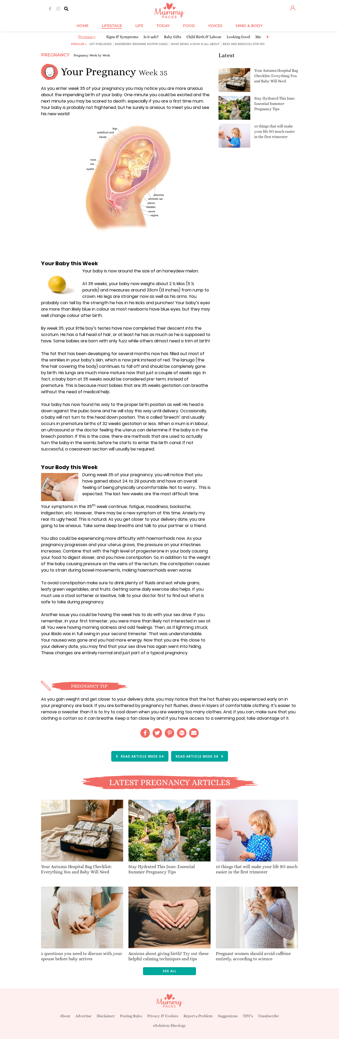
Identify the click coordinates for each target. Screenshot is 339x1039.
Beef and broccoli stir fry (244, 44)
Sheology (178, 1025)
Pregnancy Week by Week (92, 55)
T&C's (248, 1016)
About (65, 1016)
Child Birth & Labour (203, 37)
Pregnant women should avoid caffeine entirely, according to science (253, 956)
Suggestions (228, 1016)
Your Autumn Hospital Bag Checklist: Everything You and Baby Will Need (276, 75)
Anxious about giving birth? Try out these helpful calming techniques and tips (168, 956)
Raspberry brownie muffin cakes (141, 44)
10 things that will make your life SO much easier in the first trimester (274, 131)
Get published (100, 44)
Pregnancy (87, 37)
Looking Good (238, 37)
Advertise (83, 1016)
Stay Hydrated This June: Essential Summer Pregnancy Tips (274, 103)
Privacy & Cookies (162, 1016)
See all (169, 971)
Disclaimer (106, 1016)
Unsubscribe (268, 1016)
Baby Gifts (172, 37)
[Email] (194, 733)
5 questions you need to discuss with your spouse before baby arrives (81, 956)
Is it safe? (151, 37)
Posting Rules (131, 1016)
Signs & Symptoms (122, 37)
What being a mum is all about (195, 44)
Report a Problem (198, 1016)
